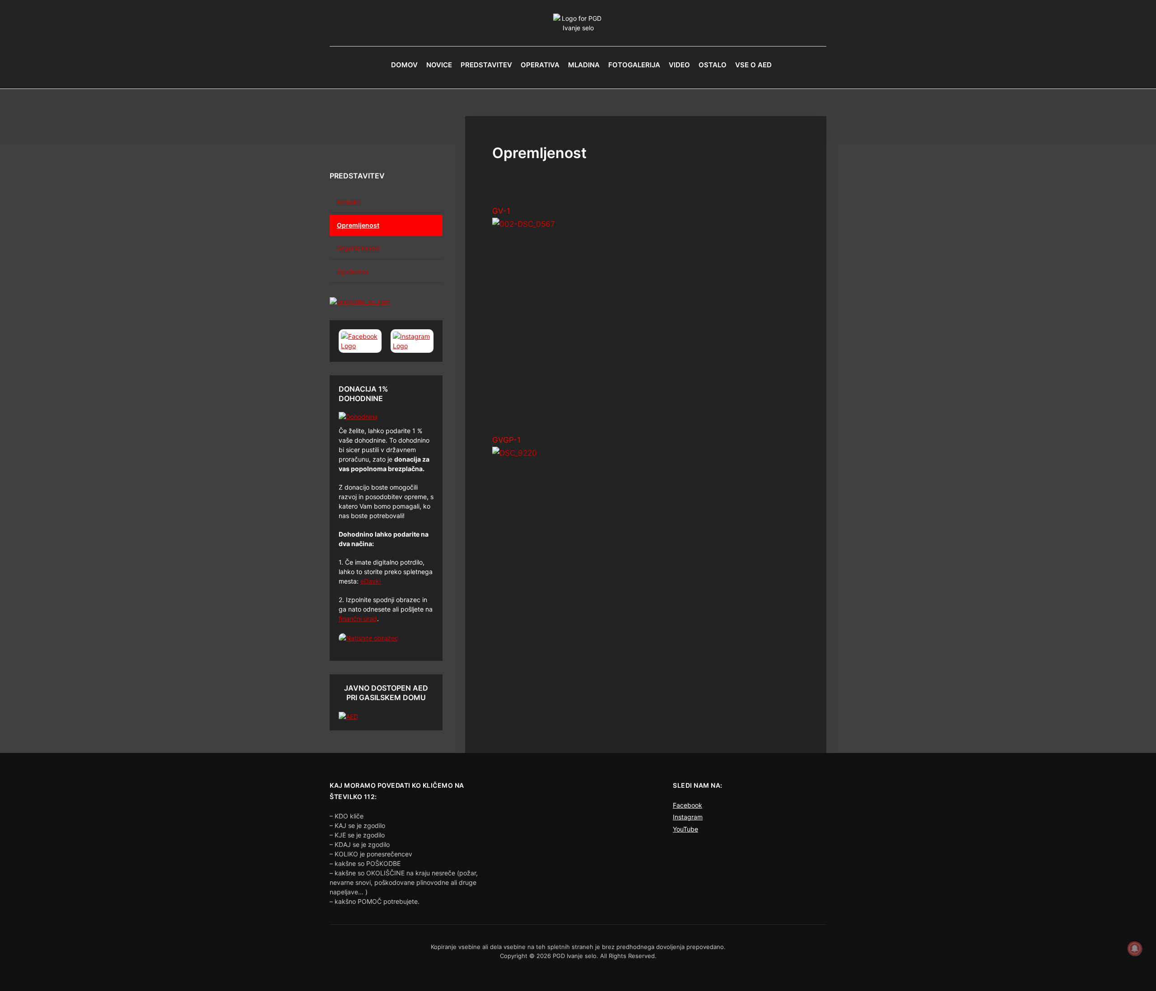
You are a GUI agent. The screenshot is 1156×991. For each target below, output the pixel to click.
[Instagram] (412, 341)
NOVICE (439, 65)
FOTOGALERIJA (634, 65)
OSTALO (713, 65)
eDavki (370, 581)
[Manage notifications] (1135, 948)
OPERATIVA (540, 65)
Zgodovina (352, 272)
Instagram (688, 817)
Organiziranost (358, 248)
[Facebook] (360, 341)
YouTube (685, 829)
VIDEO (679, 65)
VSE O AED (753, 65)
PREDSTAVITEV (486, 65)
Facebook (687, 805)
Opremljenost (358, 225)
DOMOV (404, 65)
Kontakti (349, 202)
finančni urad (358, 618)
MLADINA (584, 65)
